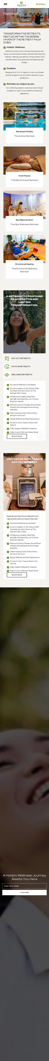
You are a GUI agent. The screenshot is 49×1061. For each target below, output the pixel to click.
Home (6, 22)
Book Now (40, 4)
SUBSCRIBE (24, 892)
